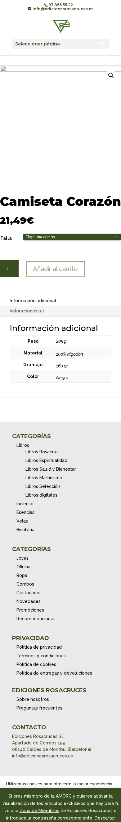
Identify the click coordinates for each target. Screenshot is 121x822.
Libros (22, 445)
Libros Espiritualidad (46, 460)
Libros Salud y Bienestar (50, 469)
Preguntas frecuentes (39, 707)
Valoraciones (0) (27, 310)
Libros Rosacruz (42, 451)
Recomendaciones (36, 618)
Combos (25, 584)
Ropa (21, 575)
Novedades (28, 601)
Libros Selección (42, 486)
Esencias (25, 512)
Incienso (25, 503)
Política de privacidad (39, 647)
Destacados (29, 592)
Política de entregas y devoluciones (54, 673)
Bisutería (25, 529)
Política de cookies (36, 664)
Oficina (23, 566)
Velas (22, 521)
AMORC (64, 796)
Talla (6, 238)
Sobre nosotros (32, 699)
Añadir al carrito (55, 269)
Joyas (22, 558)
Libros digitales (41, 495)
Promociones (30, 610)
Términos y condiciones (41, 655)
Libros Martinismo (43, 477)
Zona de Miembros (39, 810)
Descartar (105, 818)
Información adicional (33, 300)
